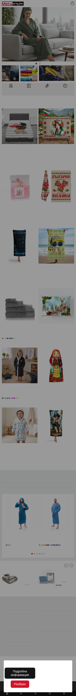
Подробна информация (20, 673)
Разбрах (20, 684)
